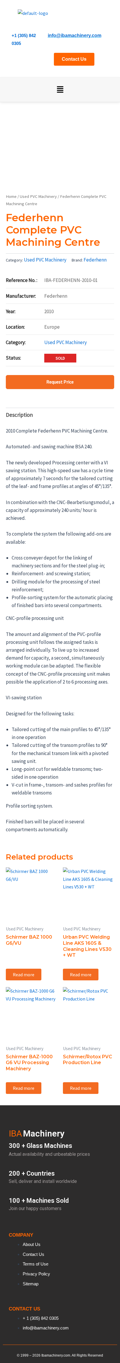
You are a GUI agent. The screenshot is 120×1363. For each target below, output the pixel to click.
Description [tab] (19, 414)
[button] (60, 89)
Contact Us (74, 59)
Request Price (60, 382)
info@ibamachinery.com (74, 35)
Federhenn (95, 260)
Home (11, 196)
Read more (23, 974)
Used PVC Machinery (38, 196)
